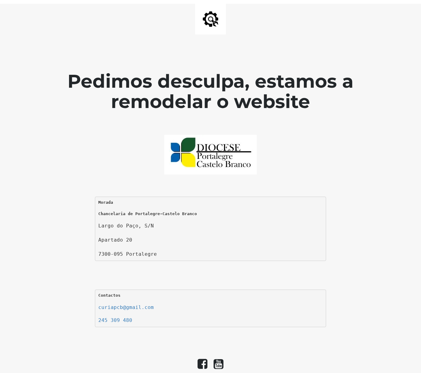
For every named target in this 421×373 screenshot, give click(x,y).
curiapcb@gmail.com (126, 307)
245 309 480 (115, 320)
